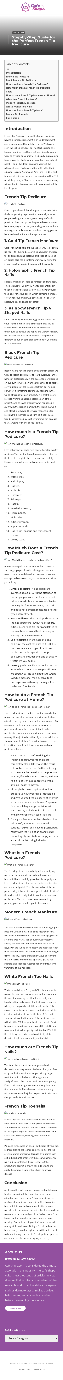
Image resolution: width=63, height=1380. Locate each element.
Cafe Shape (48, 1363)
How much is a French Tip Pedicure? (27, 84)
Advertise (40, 1369)
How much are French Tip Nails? (25, 110)
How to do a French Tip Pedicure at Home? (30, 95)
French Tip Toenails (17, 114)
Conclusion (12, 118)
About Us (24, 1369)
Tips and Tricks (18, 32)
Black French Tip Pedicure (21, 80)
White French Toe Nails (19, 106)
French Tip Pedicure (17, 76)
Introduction (13, 72)
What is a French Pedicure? (21, 99)
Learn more (15, 1308)
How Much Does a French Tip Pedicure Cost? (28, 89)
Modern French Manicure (20, 102)
